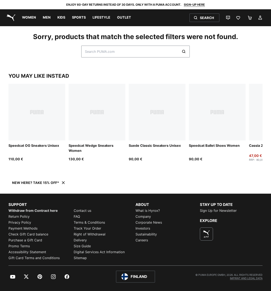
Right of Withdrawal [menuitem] (89, 234)
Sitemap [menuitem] (80, 258)
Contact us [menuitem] (82, 210)
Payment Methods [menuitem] (22, 228)
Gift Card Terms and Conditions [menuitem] (34, 258)
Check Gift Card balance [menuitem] (28, 234)
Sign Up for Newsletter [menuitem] (218, 210)
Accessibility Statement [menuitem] (27, 252)
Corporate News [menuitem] (149, 222)
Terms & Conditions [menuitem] (89, 222)
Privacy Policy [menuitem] (19, 222)
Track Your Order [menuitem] (87, 228)
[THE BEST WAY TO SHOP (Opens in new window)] (206, 234)
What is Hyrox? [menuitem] (148, 210)
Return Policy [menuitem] (19, 216)
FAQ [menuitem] (77, 216)
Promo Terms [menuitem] (19, 246)
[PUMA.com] (10, 18)
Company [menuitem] (143, 216)
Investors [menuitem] (143, 228)
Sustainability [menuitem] (146, 234)
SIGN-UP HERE (194, 4)
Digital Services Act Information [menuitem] (99, 252)
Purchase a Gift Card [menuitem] (25, 240)
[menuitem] (29, 17)
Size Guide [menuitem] (82, 246)
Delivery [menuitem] (80, 240)
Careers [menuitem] (142, 240)
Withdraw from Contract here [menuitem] (33, 210)
